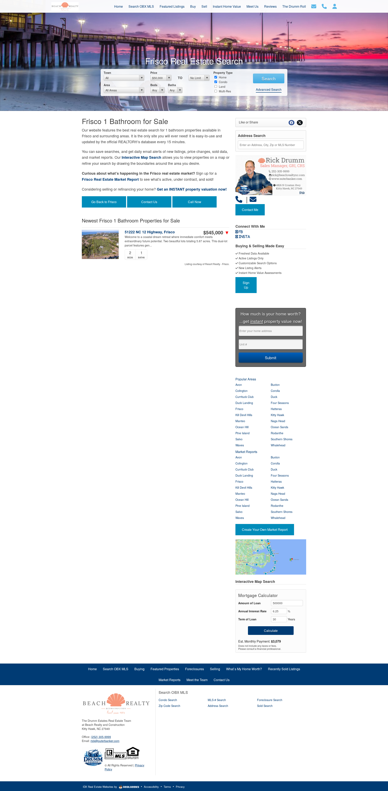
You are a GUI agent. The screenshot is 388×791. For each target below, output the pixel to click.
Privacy (180, 787)
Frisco (239, 409)
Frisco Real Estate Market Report (110, 179)
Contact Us (149, 201)
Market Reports (246, 451)
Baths (172, 85)
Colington (241, 391)
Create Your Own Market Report (265, 529)
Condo (222, 82)
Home (222, 77)
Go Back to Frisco (104, 201)
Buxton (275, 385)
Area (107, 85)
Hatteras (276, 409)
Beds (153, 85)
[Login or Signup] (334, 6)
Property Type (223, 73)
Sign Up (246, 285)
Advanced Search (269, 89)
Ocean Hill (242, 427)
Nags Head (278, 421)
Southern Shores (281, 439)
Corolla (275, 391)
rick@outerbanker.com (105, 741)
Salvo (238, 439)
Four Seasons (280, 403)
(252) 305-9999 (101, 737)
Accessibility (151, 787)
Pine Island (242, 433)
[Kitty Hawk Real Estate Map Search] (235, 586)
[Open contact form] (313, 6)
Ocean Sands (279, 427)
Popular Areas (245, 379)
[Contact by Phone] (324, 6)
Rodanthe (277, 433)
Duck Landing (244, 403)
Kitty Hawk (277, 415)
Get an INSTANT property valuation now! (192, 189)
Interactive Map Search (141, 157)
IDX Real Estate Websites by (100, 787)
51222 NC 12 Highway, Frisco (150, 232)
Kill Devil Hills (243, 415)
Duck (274, 397)
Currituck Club (244, 397)
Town (107, 73)
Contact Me (250, 209)
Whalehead (278, 445)
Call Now (194, 201)
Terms (167, 787)
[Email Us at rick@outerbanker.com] (254, 199)
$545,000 (216, 232)
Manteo (240, 421)
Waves (239, 445)
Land (221, 87)
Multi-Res (224, 91)
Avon (238, 385)
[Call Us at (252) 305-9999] (239, 199)
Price (153, 73)
